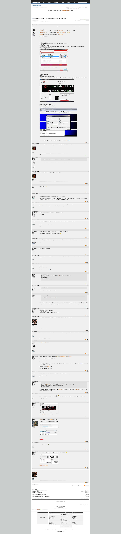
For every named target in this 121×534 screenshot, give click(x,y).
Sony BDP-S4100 (74, 521)
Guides (63, 2)
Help (82, 7)
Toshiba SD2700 (74, 517)
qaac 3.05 (61, 515)
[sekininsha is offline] (35, 423)
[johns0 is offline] (35, 322)
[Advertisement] (60, 14)
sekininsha (33, 419)
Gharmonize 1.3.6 (51, 517)
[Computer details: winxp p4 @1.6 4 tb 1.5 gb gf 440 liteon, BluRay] (33, 243)
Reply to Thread (35, 20)
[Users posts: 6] (32, 407)
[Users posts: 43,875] (32, 35)
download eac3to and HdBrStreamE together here (63, 32)
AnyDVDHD (41, 30)
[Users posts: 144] (32, 312)
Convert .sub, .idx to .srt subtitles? (37, 492)
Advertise (60, 529)
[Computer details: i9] (33, 35)
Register (86, 7)
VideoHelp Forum (36, 5)
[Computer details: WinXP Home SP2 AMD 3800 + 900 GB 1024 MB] (33, 198)
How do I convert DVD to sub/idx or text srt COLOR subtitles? (40, 496)
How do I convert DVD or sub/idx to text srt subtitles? (39, 490)
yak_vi (33, 186)
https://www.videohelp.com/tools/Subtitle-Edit (65, 356)
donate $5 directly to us (66, 10)
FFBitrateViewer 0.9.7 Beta (63, 520)
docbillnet (33, 295)
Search (47, 529)
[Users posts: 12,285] (32, 327)
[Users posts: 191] (32, 427)
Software (49, 2)
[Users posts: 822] (32, 243)
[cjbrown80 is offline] (35, 148)
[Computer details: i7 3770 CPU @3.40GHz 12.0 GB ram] (33, 427)
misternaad (33, 403)
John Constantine (34, 356)
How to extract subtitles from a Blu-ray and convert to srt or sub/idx (56, 18)
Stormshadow (34, 194)
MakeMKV (60, 389)
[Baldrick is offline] (35, 30)
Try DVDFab (39, 509)
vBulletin (62, 507)
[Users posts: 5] (32, 198)
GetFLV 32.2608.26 (62, 519)
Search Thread (86, 23)
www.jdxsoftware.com (43, 342)
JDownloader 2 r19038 (52, 516)
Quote (87, 142)
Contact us (50, 529)
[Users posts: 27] (32, 290)
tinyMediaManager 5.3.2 (63, 523)
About (58, 529)
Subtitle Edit (57, 356)
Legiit (33, 286)
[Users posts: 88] (32, 180)
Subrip (48, 366)
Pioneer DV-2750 (74, 516)
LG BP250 (73, 518)
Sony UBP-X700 (74, 523)
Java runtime (61, 34)
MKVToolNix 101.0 (51, 523)
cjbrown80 (33, 172)
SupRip (82, 363)
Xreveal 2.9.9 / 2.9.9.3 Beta (52, 524)
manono (33, 274)
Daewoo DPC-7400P (75, 524)
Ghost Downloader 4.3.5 (52, 521)
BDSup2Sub (41, 34)
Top (79, 485)
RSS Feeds (66, 529)
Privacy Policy (54, 529)
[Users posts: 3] (32, 359)
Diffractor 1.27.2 (62, 518)
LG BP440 (73, 522)
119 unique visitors (42, 517)
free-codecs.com (61, 531)
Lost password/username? (76, 8)
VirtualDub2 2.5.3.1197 (52, 522)
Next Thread (63, 501)
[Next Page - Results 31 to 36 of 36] (86, 485)
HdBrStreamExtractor (42, 32)
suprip (40, 36)
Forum (44, 2)
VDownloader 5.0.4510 (52, 518)
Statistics (70, 529)
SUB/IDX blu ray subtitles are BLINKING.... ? (38, 498)
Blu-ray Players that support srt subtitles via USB (39, 494)
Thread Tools (82, 23)
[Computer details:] (33, 277)
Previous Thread (58, 501)
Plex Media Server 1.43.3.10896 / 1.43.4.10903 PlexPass (64, 514)
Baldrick (33, 158)
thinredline (33, 309)
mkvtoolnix (67, 140)
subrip (58, 194)
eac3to (50, 32)
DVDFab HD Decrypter (62, 30)
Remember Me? (70, 8)
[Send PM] (34, 35)
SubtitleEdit (51, 419)
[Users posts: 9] (32, 298)
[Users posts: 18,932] (32, 277)
